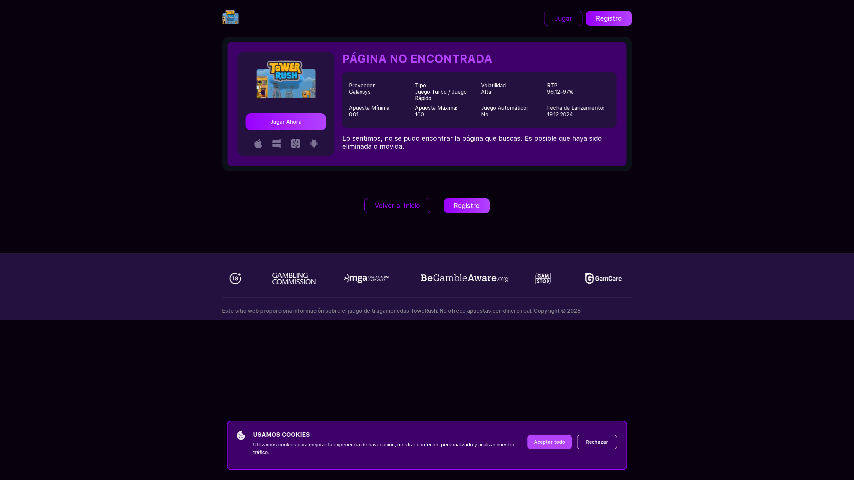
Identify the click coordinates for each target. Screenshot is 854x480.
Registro (609, 18)
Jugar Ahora (286, 122)
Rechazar (597, 442)
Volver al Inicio (397, 206)
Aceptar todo (549, 442)
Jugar (563, 18)
